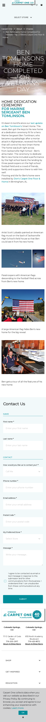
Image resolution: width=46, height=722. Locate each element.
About (19, 29)
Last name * (8, 439)
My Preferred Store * (12, 532)
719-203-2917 (12, 641)
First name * (8, 422)
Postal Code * (9, 515)
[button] (32, 5)
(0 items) (41, 5)
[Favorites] (36, 5)
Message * (7, 548)
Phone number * (10, 481)
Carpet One (7, 29)
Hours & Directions (12, 644)
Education (11, 683)
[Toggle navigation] (3, 5)
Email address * (10, 498)
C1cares (29, 29)
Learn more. (18, 708)
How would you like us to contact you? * (21, 465)
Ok (23, 712)
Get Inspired (13, 672)
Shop (8, 660)
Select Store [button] (21, 17)
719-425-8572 (34, 641)
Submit (23, 599)
